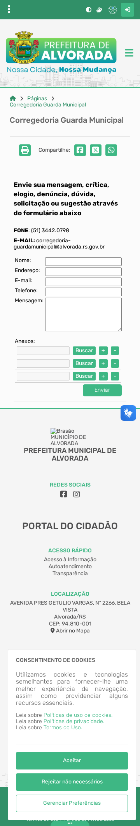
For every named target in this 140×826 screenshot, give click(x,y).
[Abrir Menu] (128, 53)
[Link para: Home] (13, 99)
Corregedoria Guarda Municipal (48, 105)
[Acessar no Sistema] (127, 10)
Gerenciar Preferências (72, 803)
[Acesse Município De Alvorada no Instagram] (76, 494)
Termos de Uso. (63, 727)
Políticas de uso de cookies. (78, 715)
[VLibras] (99, 10)
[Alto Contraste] (89, 10)
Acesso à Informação (70, 559)
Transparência (70, 573)
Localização (70, 594)
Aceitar (72, 760)
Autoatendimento (70, 566)
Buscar (84, 350)
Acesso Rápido (70, 550)
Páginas (37, 99)
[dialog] (72, 734)
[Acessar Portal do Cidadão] (61, 53)
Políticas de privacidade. (74, 721)
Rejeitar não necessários (72, 781)
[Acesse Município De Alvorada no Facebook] (63, 494)
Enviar (102, 390)
